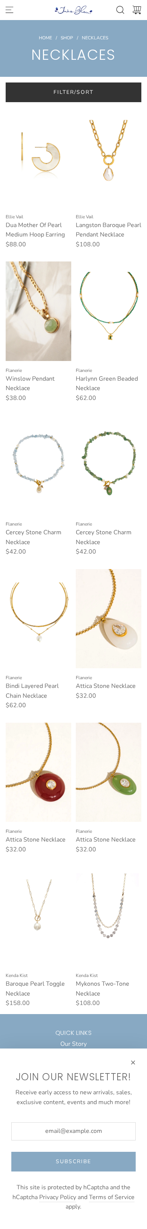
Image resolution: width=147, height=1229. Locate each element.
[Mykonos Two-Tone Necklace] (108, 916)
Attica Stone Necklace (106, 686)
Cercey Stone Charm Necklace (33, 537)
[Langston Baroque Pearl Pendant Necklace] (108, 157)
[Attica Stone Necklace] (108, 618)
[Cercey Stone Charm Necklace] (38, 465)
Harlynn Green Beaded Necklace (107, 384)
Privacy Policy (57, 1197)
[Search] (120, 10)
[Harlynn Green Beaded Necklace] (108, 311)
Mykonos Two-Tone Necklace (102, 989)
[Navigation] (9, 9)
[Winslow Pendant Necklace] (38, 311)
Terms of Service (112, 1197)
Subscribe (73, 1161)
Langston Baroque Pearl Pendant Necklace (108, 230)
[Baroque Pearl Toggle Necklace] (38, 916)
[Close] (133, 1062)
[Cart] (137, 10)
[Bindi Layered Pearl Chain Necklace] (38, 618)
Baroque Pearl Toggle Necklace (35, 989)
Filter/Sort (73, 92)
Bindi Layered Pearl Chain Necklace (32, 691)
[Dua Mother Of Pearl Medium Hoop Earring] (38, 157)
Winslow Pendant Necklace (30, 384)
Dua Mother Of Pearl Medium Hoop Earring (35, 230)
